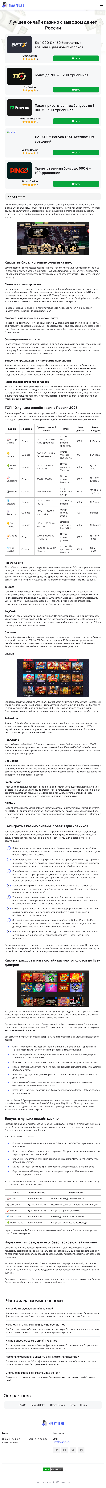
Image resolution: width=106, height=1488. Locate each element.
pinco (72, 1404)
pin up (22, 1404)
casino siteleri (38, 1404)
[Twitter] (73, 1450)
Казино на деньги (37, 1438)
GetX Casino (29, 55)
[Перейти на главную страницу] (13, 5)
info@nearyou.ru (61, 1441)
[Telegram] (56, 1450)
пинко (83, 1404)
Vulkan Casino (30, 150)
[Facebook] (64, 1450)
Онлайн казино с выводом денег (11, 1440)
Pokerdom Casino (30, 118)
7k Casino (30, 87)
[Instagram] (81, 1450)
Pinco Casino (30, 181)
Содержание (17, 196)
